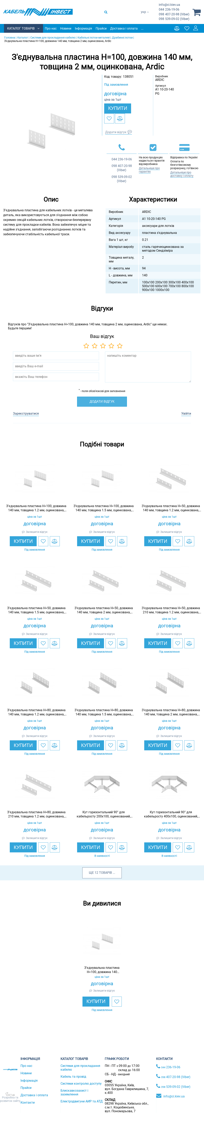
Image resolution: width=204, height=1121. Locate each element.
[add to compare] (120, 118)
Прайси (101, 28)
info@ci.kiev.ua (174, 1096)
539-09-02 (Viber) (174, 19)
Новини (65, 28)
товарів (105, 873)
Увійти (186, 413)
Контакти (28, 1102)
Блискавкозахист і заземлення (74, 1092)
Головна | (10, 37)
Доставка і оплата (124, 28)
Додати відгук (116, 132)
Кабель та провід (73, 1076)
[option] (51, 130)
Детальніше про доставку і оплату (181, 174)
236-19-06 (169, 9)
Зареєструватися (26, 413)
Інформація (83, 28)
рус (143, 16)
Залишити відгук (37, 531)
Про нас (51, 28)
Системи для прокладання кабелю (80, 1067)
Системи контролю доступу (81, 1083)
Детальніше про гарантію (149, 170)
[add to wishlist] (109, 118)
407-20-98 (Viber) (174, 14)
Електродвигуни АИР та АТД (82, 1101)
